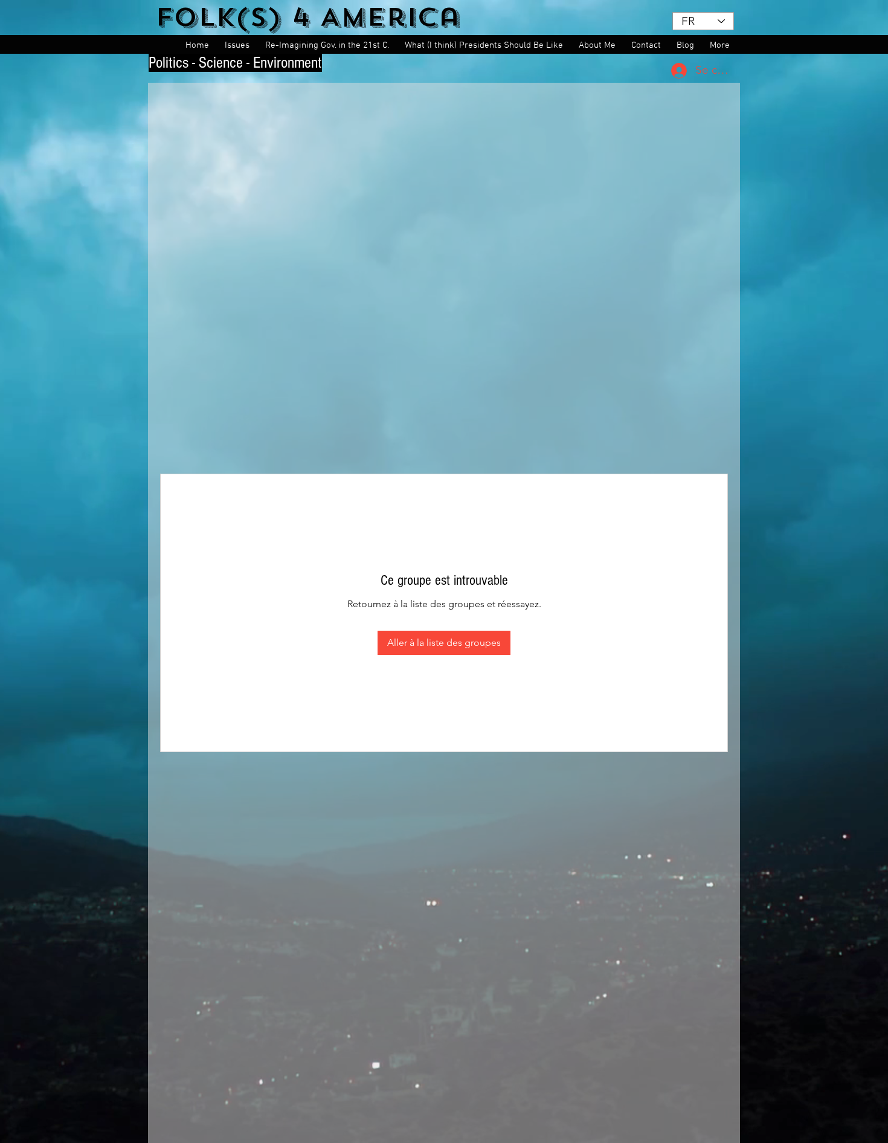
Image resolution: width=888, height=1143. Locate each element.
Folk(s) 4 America (307, 17)
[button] (239, 45)
